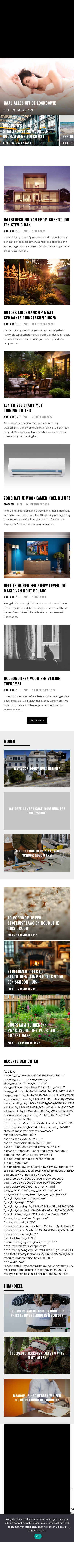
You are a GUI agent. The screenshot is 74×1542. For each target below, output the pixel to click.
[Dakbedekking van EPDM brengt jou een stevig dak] (37, 189)
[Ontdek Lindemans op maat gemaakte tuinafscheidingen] (37, 282)
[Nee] (69, 1528)
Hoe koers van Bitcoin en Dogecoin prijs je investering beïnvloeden (37, 1313)
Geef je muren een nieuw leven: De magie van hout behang (35, 588)
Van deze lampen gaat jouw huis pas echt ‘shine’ (37, 810)
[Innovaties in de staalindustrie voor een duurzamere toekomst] (29, 130)
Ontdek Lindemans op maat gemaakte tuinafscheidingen (30, 315)
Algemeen (9, 504)
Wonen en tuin (12, 231)
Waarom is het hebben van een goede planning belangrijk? (37, 1397)
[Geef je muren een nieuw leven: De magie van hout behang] (37, 555)
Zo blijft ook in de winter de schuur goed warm (37, 853)
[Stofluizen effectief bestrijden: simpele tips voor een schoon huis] (37, 967)
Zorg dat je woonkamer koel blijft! (37, 498)
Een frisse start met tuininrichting (23, 407)
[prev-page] (57, 756)
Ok (38, 1536)
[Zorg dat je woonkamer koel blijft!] (37, 467)
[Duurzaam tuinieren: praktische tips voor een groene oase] (37, 1020)
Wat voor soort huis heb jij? (37, 768)
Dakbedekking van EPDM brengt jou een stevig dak (36, 222)
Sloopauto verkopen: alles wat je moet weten (37, 1355)
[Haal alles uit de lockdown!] (37, 86)
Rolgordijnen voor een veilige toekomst (32, 681)
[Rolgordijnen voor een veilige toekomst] (37, 648)
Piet (26, 231)
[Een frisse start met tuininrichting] (37, 374)
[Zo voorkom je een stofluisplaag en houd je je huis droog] (37, 913)
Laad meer (36, 720)
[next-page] (63, 756)
